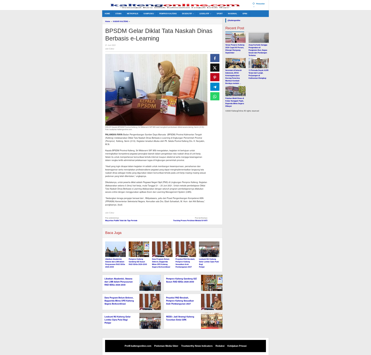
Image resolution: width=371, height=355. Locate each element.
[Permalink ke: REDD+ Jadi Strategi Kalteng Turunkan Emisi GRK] (211, 320)
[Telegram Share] (215, 87)
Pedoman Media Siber (166, 346)
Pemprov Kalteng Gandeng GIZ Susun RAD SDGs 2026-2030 (138, 262)
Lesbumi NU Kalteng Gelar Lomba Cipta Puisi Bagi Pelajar (117, 319)
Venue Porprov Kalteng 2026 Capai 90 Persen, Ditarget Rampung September (234, 49)
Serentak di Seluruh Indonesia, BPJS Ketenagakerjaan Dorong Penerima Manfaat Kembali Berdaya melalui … (233, 77)
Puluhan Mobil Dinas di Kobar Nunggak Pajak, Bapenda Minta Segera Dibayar (234, 102)
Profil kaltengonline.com (138, 346)
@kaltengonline (234, 20)
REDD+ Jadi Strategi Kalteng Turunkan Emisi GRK (180, 318)
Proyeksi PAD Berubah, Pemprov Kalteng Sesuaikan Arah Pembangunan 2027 (185, 263)
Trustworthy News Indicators (197, 346)
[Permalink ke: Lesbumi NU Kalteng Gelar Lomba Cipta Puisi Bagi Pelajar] (209, 249)
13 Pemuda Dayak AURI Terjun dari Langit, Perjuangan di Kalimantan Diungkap (258, 74)
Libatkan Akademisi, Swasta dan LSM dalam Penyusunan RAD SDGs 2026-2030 (115, 263)
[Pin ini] (215, 77)
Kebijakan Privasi (237, 346)
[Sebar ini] (215, 58)
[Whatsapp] (215, 96)
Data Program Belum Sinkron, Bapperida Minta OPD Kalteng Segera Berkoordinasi (161, 263)
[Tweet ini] (215, 68)
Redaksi (219, 346)
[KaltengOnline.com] (176, 5)
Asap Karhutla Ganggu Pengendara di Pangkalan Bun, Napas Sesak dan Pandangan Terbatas (258, 50)
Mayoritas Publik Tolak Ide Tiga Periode (121, 219)
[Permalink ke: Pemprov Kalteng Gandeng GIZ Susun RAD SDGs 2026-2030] (139, 249)
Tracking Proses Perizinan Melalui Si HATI (190, 219)
